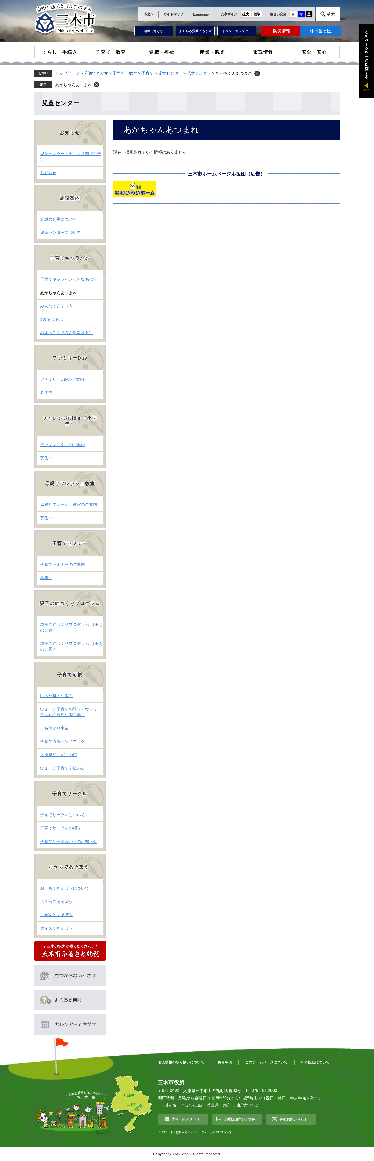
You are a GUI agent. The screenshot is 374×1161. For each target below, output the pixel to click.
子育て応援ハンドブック (62, 741)
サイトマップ (173, 14)
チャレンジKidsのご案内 (62, 445)
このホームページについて (266, 1062)
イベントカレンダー (237, 31)
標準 (257, 14)
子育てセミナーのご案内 (62, 564)
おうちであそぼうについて (64, 888)
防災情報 (281, 31)
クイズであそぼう (56, 928)
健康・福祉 (161, 52)
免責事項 (225, 1062)
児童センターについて (60, 232)
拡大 (245, 14)
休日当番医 (321, 31)
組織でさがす (154, 31)
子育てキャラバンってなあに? (67, 279)
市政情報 (263, 52)
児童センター (170, 73)
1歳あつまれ (51, 319)
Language (201, 14)
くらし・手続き (60, 52)
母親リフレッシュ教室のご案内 (68, 504)
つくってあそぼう (56, 901)
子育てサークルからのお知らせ (68, 841)
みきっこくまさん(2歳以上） (66, 332)
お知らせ (48, 173)
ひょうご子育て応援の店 (62, 768)
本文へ (149, 14)
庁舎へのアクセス (185, 1119)
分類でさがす (96, 73)
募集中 (46, 392)
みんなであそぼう (56, 306)
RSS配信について (315, 1062)
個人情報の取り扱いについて (181, 1062)
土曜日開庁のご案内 (240, 1119)
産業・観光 (212, 52)
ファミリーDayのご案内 (62, 379)
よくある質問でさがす (195, 31)
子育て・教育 (111, 52)
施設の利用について (58, 219)
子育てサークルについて (62, 815)
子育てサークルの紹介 (60, 828)
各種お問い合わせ (293, 1119)
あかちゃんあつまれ (73, 84)
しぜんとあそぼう (56, 915)
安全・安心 (314, 52)
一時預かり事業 (54, 728)
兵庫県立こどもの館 (58, 755)
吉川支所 (168, 1105)
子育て (147, 73)
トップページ (67, 73)
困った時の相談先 (56, 696)
